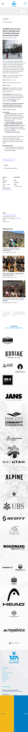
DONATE (3, 713)
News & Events (5, 677)
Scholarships (5, 674)
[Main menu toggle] (2, 3)
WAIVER (14, 101)
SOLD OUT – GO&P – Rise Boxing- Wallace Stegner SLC (7, 314)
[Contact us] (25, 713)
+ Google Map (18, 218)
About (3, 671)
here (14, 128)
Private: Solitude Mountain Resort (9, 215)
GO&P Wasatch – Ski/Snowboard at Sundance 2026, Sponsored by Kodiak (19, 314)
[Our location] (27, 713)
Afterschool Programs (7, 672)
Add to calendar (9, 160)
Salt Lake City (8, 189)
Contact (4, 681)
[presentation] (13, 239)
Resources (4, 679)
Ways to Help (5, 676)
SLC (15, 179)
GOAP (4, 189)
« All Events (5, 19)
